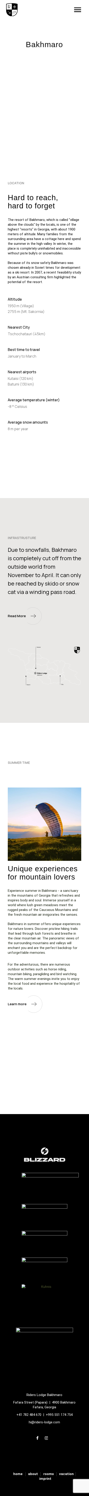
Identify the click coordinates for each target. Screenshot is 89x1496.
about (33, 1474)
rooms (48, 1474)
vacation (66, 1474)
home (18, 1474)
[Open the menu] (75, 10)
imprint (45, 1479)
